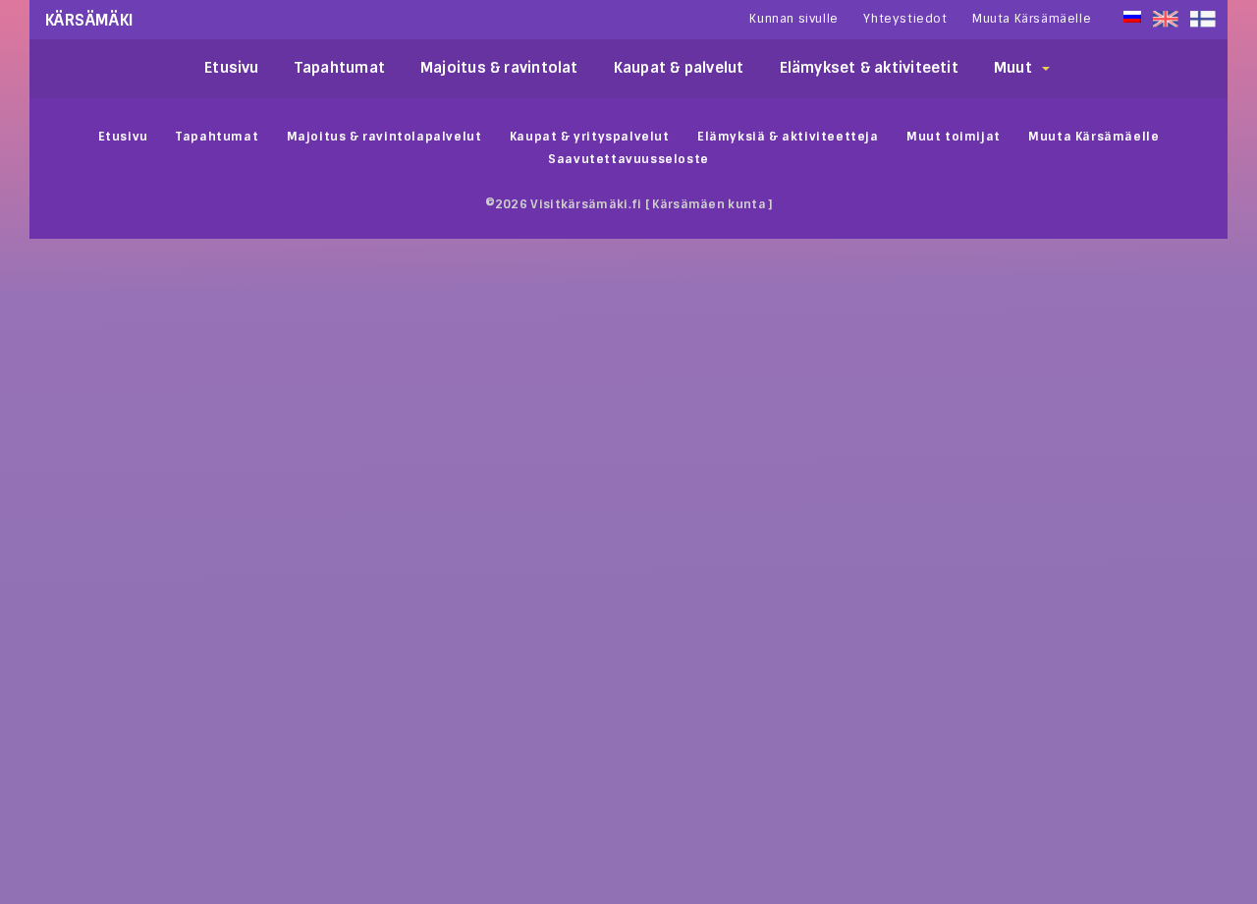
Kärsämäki (90, 20)
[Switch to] (1203, 19)
